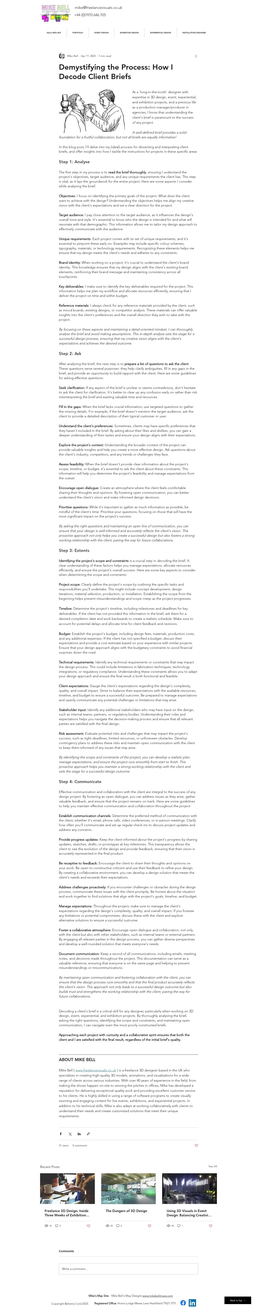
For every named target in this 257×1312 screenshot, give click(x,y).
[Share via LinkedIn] (79, 1134)
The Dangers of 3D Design (126, 1211)
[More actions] (196, 56)
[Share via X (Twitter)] (70, 1134)
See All (213, 1166)
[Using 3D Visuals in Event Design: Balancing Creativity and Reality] (189, 1188)
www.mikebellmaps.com (157, 1296)
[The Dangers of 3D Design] (128, 1188)
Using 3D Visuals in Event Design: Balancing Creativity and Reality (189, 1213)
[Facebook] (183, 1303)
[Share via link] (88, 1134)
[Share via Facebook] (60, 1134)
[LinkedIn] (192, 1303)
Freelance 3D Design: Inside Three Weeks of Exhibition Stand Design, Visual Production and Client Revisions (66, 1213)
